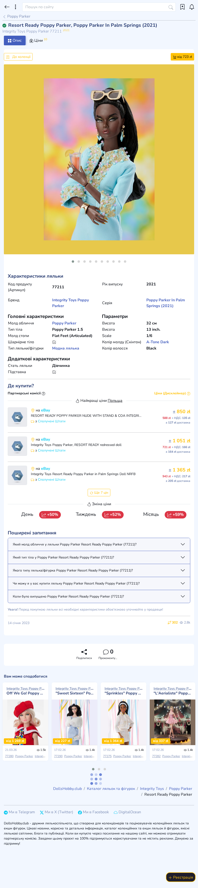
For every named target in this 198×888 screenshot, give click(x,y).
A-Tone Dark (157, 342)
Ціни (40, 40)
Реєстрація (182, 877)
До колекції (20, 56)
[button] (73, 261)
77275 (107, 756)
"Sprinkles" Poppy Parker (123, 690)
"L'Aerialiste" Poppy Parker (172, 690)
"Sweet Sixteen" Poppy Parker (74, 690)
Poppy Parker (18, 16)
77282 (156, 756)
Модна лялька (65, 348)
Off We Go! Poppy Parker (25, 690)
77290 (58, 756)
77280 (9, 756)
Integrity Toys (64, 300)
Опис (17, 40)
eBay (45, 410)
